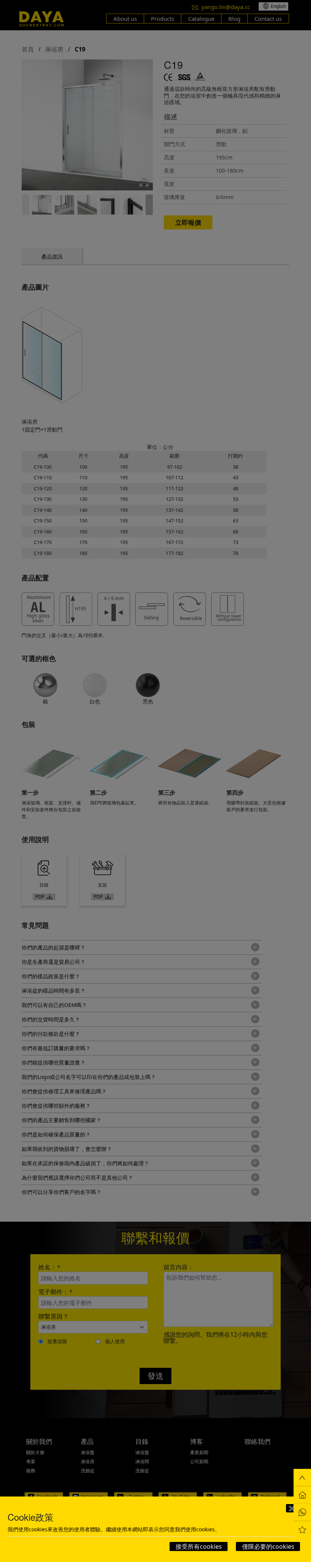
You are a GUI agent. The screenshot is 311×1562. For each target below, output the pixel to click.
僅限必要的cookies (268, 1546)
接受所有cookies (199, 1546)
